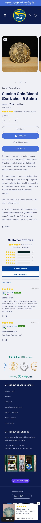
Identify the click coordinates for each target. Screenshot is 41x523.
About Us (8, 402)
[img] (7, 289)
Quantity (5, 116)
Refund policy (10, 418)
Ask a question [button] (20, 274)
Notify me (22, 136)
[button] (4, 15)
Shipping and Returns (13, 407)
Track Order (9, 423)
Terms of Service (11, 412)
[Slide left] (15, 82)
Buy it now (20, 149)
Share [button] (7, 227)
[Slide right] (25, 82)
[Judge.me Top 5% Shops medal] (20, 366)
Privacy (7, 397)
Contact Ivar (10, 391)
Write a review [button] (20, 269)
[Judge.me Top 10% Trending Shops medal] (31, 366)
